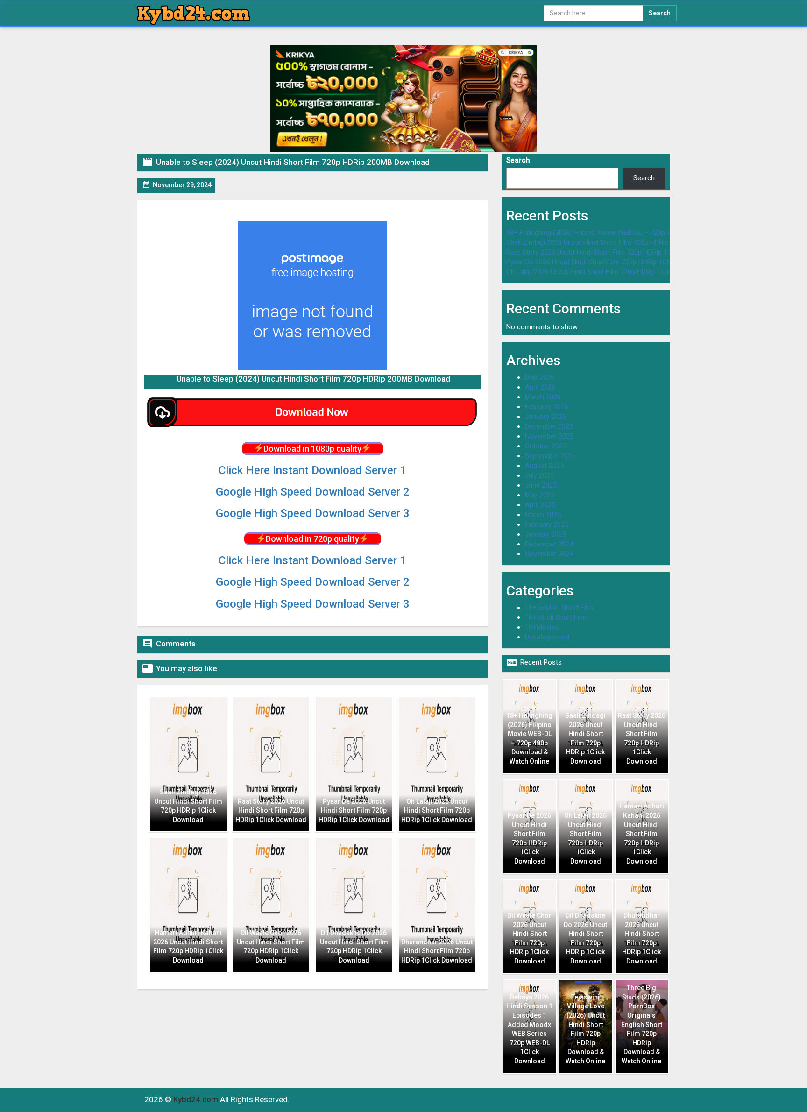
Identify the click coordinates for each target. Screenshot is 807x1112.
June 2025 (541, 485)
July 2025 (539, 475)
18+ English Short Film (559, 607)
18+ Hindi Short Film (556, 617)
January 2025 (545, 534)
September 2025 (550, 456)
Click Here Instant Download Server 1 (312, 470)
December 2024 (549, 544)
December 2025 (549, 426)
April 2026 (540, 387)
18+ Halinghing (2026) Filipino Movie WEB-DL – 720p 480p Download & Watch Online (634, 232)
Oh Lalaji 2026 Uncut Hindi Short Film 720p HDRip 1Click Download (607, 272)
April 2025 (540, 505)
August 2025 (544, 465)
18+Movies (542, 627)
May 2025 (539, 495)
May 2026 (539, 377)
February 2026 (546, 407)
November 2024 (549, 554)
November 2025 (549, 436)
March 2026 (543, 397)
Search (518, 160)
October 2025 (545, 446)
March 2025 (543, 514)
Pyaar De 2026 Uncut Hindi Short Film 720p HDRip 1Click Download (607, 262)
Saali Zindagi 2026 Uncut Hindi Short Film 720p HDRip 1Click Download (613, 242)
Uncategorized (547, 637)
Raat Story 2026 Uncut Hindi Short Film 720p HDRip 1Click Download (610, 252)
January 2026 (545, 416)
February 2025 (546, 524)
